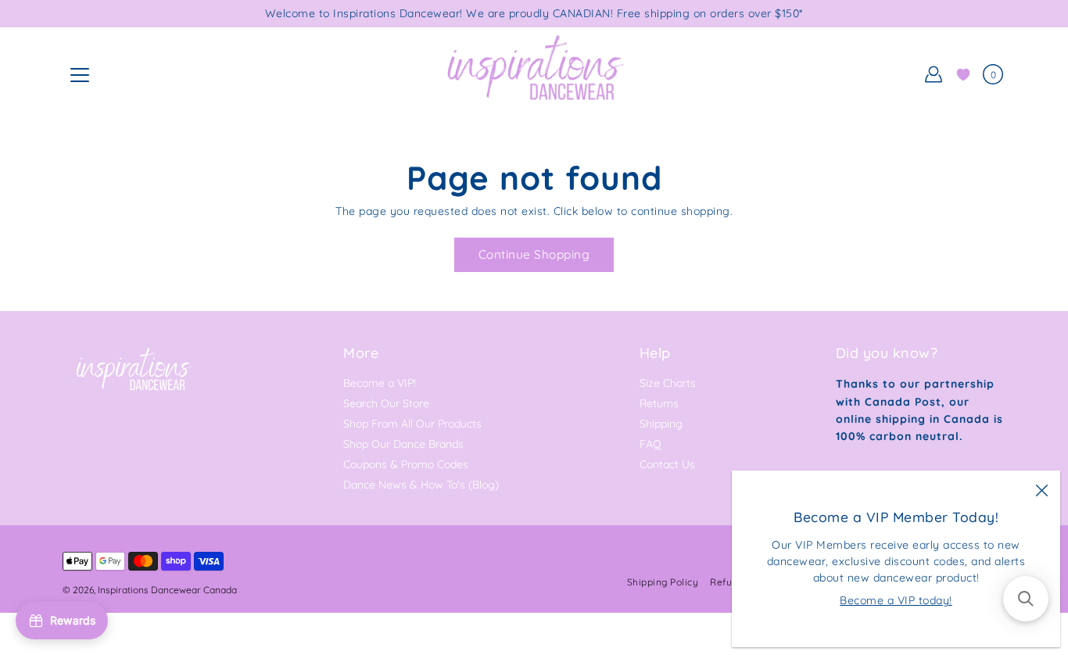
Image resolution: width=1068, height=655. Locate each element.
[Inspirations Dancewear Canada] (534, 74)
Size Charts (668, 383)
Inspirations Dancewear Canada (167, 590)
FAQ (650, 444)
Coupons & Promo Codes (405, 464)
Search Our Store (386, 403)
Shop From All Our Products (412, 424)
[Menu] (80, 75)
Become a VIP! (379, 383)
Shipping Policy (663, 582)
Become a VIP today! (896, 600)
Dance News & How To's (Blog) (421, 485)
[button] (1025, 598)
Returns (659, 403)
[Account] (933, 74)
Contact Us (667, 464)
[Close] (1041, 489)
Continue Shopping (534, 254)
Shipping (661, 424)
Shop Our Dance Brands (403, 444)
